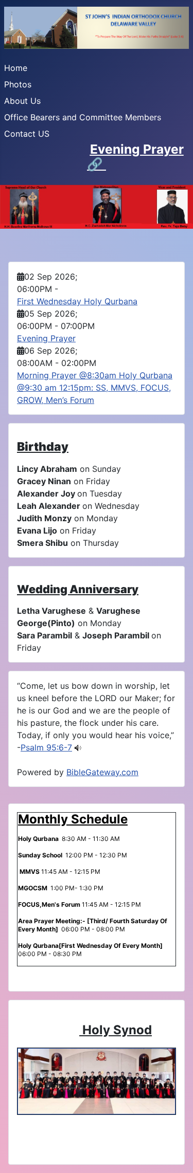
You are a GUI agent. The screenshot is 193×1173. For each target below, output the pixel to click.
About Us (22, 101)
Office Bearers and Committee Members (82, 117)
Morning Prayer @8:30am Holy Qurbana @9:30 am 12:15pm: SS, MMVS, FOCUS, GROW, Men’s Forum (94, 387)
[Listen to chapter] (78, 747)
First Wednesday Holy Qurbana (77, 301)
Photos (17, 84)
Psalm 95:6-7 (46, 747)
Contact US (26, 134)
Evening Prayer (137, 149)
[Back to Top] (175, 1154)
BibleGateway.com (102, 772)
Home (15, 68)
